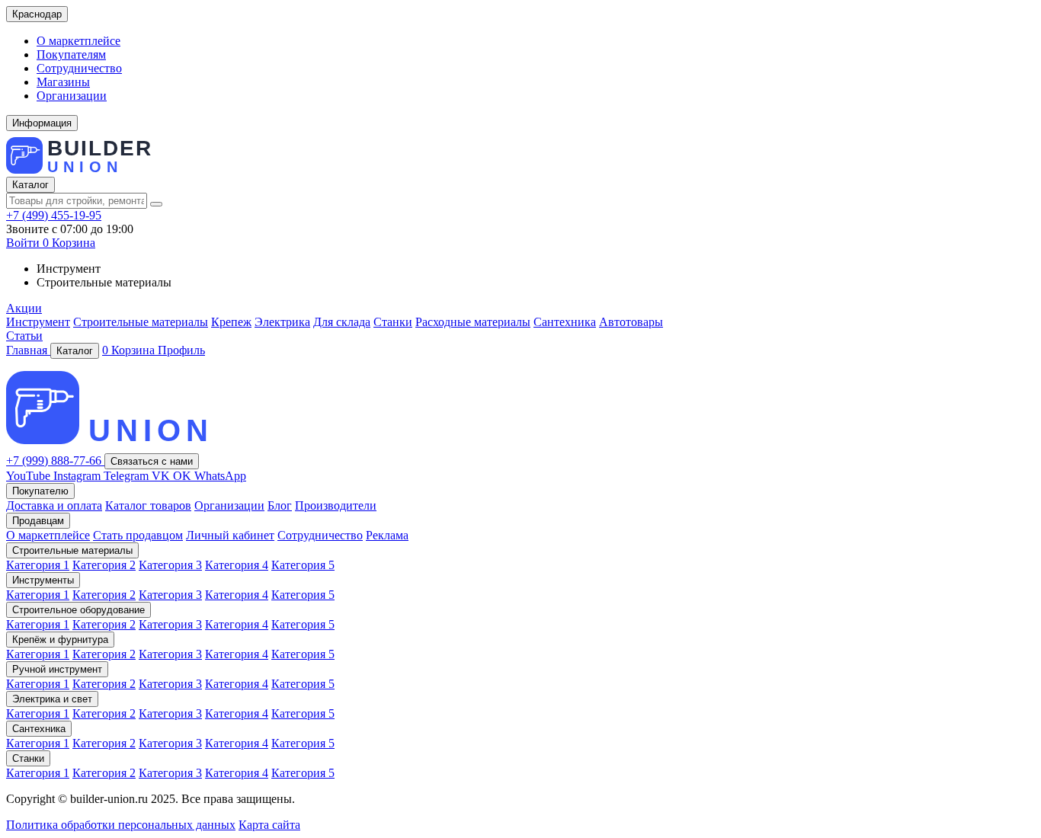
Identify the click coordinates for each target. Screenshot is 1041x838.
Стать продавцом (138, 535)
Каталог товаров (148, 505)
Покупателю (40, 491)
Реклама (387, 535)
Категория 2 (104, 564)
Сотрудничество (79, 68)
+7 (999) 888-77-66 (55, 460)
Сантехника (564, 321)
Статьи (24, 335)
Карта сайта (269, 824)
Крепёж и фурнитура (60, 639)
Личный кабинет (230, 535)
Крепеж (231, 321)
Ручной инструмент (57, 669)
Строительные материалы (140, 321)
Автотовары (631, 321)
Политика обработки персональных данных (120, 824)
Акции (24, 308)
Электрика (282, 321)
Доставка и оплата (54, 505)
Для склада (341, 321)
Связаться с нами (152, 461)
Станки (392, 321)
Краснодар (37, 14)
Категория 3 (170, 564)
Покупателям (71, 54)
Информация (42, 123)
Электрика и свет (52, 699)
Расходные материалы (472, 321)
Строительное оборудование (78, 610)
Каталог (30, 184)
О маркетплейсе (78, 40)
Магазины (63, 81)
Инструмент (38, 321)
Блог (279, 505)
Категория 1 (37, 564)
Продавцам (38, 520)
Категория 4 (236, 564)
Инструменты (43, 580)
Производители (335, 505)
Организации (72, 95)
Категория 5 (303, 564)
